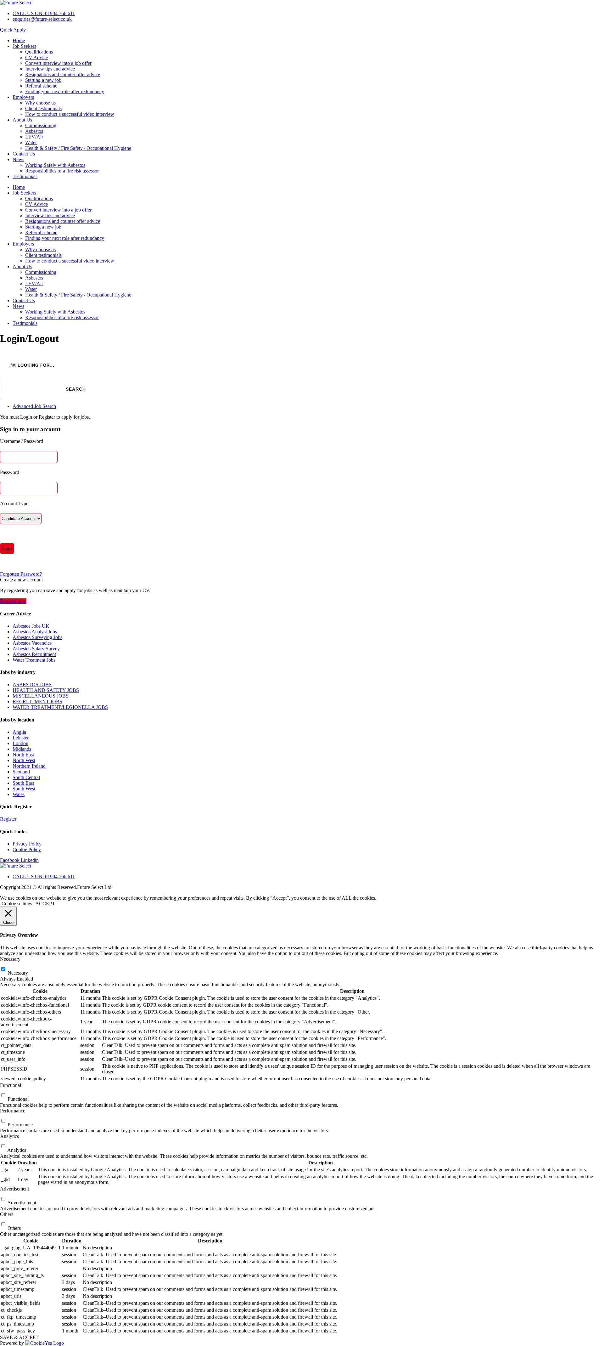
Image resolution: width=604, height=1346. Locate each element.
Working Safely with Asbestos (55, 165)
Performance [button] (12, 1110)
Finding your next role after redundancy (64, 91)
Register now (13, 601)
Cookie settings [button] (17, 903)
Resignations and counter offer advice (62, 74)
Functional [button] (10, 1085)
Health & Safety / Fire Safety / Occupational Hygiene (78, 148)
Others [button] (6, 1214)
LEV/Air (34, 136)
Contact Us (24, 153)
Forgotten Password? (21, 574)
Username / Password (21, 441)
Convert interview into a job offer (58, 63)
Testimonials (25, 176)
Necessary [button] (10, 959)
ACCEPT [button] (45, 903)
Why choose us (40, 102)
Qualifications (39, 51)
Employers (23, 97)
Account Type (14, 503)
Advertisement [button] (14, 1188)
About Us (22, 119)
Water (31, 142)
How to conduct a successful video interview (69, 114)
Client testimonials (43, 108)
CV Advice (36, 57)
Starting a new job (43, 80)
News (18, 159)
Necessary (18, 973)
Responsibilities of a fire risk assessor (62, 170)
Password (9, 472)
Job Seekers (24, 46)
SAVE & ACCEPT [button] (19, 1337)
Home (19, 40)
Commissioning (40, 125)
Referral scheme (41, 85)
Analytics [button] (9, 1136)
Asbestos (34, 131)
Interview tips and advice (50, 68)
